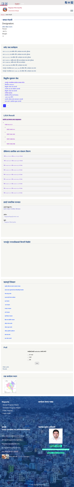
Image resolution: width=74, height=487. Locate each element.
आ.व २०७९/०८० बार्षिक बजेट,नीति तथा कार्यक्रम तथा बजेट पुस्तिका (18, 60)
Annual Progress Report (11, 405)
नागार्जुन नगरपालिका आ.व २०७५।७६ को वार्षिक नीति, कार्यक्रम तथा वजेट (19, 68)
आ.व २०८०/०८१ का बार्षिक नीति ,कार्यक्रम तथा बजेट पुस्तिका (17, 57)
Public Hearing (7, 410)
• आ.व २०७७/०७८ (10, 139)
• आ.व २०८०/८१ (8, 124)
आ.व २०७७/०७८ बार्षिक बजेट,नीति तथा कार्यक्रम (14, 62)
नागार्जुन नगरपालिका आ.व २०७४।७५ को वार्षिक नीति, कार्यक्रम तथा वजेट (19, 71)
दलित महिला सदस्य (7, 27)
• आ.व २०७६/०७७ (10, 144)
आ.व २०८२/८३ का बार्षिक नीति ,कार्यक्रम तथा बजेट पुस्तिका (16, 51)
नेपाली (22, 3)
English (17, 3)
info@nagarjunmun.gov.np (13, 440)
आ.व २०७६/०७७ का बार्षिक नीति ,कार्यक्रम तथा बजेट (15, 65)
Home (2, 14)
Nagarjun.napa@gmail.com (10, 444)
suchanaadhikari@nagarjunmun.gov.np (55, 449)
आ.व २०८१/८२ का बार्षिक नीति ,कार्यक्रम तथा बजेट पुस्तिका (16, 54)
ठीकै (30, 359)
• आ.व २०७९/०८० (10, 129)
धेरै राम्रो (31, 354)
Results (5, 369)
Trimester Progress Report (12, 408)
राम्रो (30, 357)
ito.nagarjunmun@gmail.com (11, 447)
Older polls (6, 367)
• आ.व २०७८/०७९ (10, 134)
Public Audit (7, 413)
